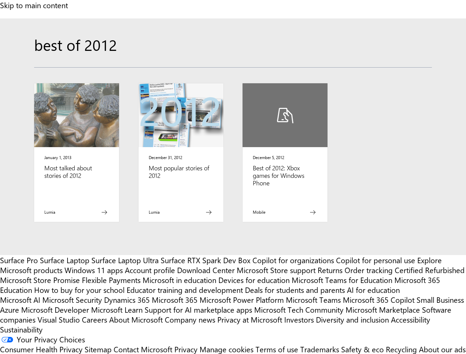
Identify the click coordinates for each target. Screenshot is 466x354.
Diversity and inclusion (352, 319)
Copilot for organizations (293, 260)
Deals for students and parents (295, 290)
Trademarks (319, 349)
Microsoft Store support (276, 270)
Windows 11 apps (93, 270)
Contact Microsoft (143, 349)
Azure (9, 309)
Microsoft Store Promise (40, 280)
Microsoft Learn (117, 309)
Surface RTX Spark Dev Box (205, 260)
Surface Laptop (64, 260)
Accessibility (410, 319)
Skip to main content (34, 5)
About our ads (442, 349)
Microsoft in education (179, 280)
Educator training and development (185, 290)
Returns (330, 270)
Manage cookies (226, 349)
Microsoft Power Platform (242, 300)
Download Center (206, 270)
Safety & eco (362, 349)
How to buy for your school (79, 290)
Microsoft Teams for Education (342, 280)
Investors (299, 319)
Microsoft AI (20, 300)
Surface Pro (19, 260)
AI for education (373, 290)
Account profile (150, 270)
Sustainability (21, 329)
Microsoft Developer (55, 309)
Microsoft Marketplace (383, 309)
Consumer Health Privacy (41, 349)
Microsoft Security (72, 300)
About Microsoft (136, 319)
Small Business (440, 300)
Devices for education (254, 280)
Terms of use (277, 349)
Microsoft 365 (175, 300)
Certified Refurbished (430, 270)
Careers (94, 319)
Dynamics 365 (127, 300)
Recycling (401, 349)
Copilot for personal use (375, 260)
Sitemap (98, 349)
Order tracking (369, 270)
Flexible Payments (111, 280)
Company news (190, 319)
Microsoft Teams (313, 300)
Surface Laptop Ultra (125, 260)
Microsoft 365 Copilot (378, 300)
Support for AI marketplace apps (198, 309)
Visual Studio (59, 319)
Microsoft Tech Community (299, 309)
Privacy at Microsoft (249, 319)
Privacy (187, 349)
